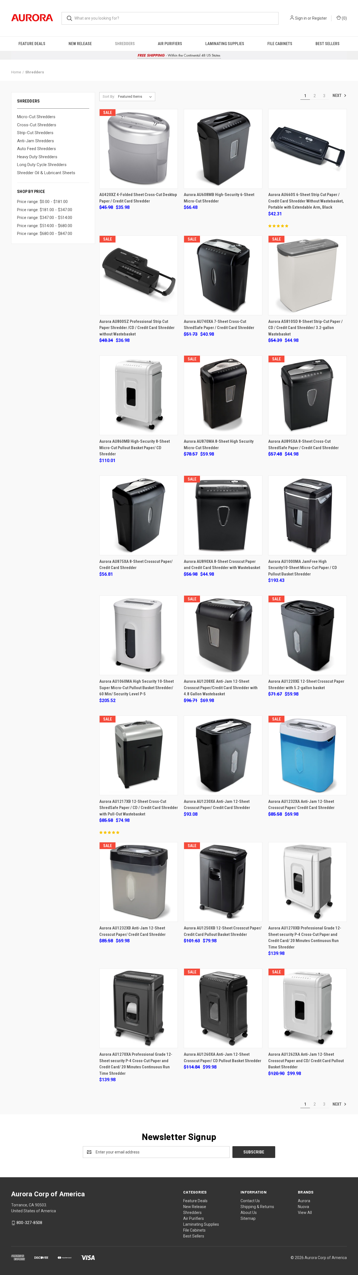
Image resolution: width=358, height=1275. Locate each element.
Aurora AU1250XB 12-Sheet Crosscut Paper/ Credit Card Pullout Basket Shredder (223, 931)
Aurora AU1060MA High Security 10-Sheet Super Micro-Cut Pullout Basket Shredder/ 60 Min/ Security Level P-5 (136, 687)
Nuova (303, 1206)
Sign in (301, 18)
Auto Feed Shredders (36, 148)
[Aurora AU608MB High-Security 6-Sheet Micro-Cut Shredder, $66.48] (223, 149)
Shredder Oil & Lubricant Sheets (46, 172)
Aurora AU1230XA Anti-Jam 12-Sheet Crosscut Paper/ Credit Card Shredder (217, 804)
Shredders (125, 43)
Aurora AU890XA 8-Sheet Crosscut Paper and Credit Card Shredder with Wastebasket (222, 564)
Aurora (304, 1201)
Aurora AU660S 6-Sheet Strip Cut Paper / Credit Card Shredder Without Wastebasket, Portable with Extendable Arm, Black (306, 201)
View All (305, 1212)
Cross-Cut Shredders (36, 124)
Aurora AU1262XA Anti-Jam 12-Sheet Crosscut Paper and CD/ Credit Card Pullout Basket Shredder (306, 1060)
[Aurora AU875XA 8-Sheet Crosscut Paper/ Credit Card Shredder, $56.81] (138, 515)
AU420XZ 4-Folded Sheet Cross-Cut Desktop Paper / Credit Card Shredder (138, 198)
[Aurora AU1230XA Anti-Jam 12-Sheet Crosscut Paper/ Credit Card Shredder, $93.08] (223, 755)
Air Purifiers (170, 43)
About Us (249, 1212)
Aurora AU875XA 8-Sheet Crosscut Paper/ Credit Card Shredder (136, 564)
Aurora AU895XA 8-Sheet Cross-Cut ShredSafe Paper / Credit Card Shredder (303, 444)
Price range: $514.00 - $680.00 (44, 225)
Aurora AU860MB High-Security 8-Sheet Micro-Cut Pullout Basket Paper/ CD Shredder (134, 447)
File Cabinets (279, 43)
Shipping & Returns (257, 1206)
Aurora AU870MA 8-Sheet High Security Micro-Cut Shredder (219, 444)
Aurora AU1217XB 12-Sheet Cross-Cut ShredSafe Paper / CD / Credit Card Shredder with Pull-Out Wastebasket (138, 808)
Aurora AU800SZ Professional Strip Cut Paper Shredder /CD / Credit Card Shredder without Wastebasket (137, 328)
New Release (80, 43)
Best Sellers (327, 43)
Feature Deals (31, 43)
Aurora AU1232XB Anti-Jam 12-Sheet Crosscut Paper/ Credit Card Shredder (132, 931)
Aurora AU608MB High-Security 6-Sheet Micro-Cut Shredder (219, 198)
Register (319, 18)
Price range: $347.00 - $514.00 (44, 217)
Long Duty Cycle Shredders (42, 164)
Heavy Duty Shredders (37, 156)
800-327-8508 (29, 1222)
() (344, 18)
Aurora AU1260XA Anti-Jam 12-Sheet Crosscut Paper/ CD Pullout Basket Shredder (222, 1057)
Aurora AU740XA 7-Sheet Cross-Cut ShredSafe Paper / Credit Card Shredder (219, 324)
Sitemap (248, 1218)
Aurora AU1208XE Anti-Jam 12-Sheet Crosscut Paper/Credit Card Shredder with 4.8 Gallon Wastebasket (221, 687)
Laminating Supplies (224, 43)
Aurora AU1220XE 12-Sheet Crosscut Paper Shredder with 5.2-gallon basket (306, 684)
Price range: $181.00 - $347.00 (44, 209)
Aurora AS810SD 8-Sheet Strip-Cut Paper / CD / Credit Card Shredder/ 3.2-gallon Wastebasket (305, 328)
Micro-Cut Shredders (36, 116)
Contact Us (250, 1201)
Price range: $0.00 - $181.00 (42, 201)
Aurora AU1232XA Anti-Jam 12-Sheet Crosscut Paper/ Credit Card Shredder (301, 804)
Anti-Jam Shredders (35, 140)
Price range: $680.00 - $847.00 (44, 233)
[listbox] (136, 96)
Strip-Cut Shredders (35, 132)
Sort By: (109, 96)
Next (337, 95)
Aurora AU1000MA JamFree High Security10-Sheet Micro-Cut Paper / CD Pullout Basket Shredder (302, 568)
